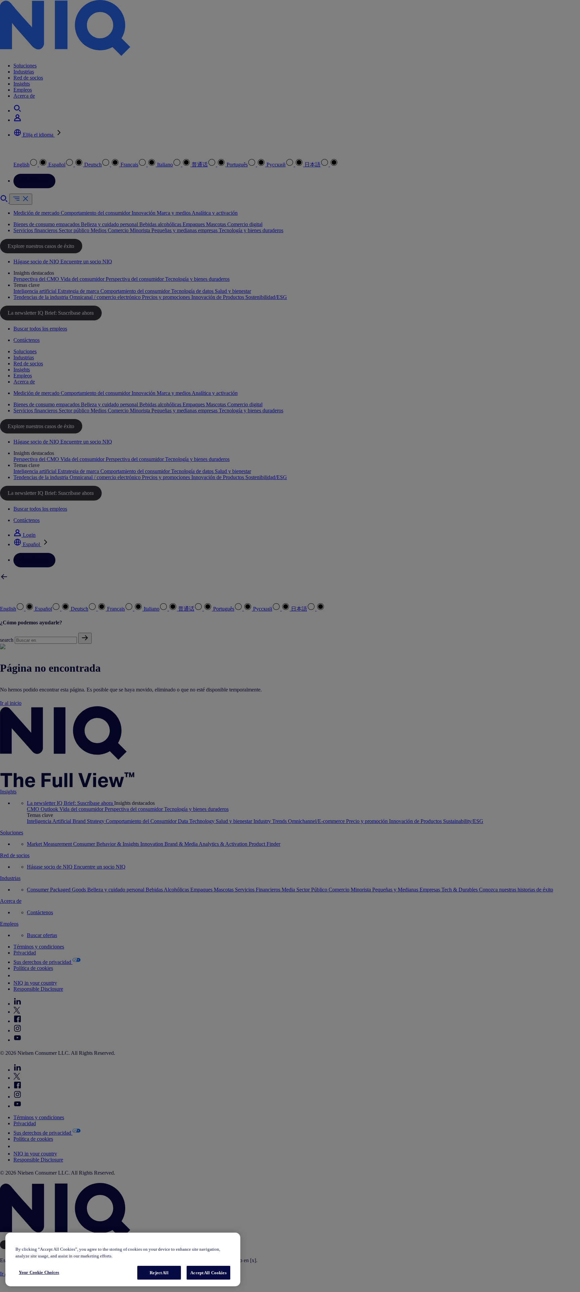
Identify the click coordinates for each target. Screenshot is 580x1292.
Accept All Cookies (208, 1272)
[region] (122, 1260)
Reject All (159, 1272)
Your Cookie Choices (39, 1272)
